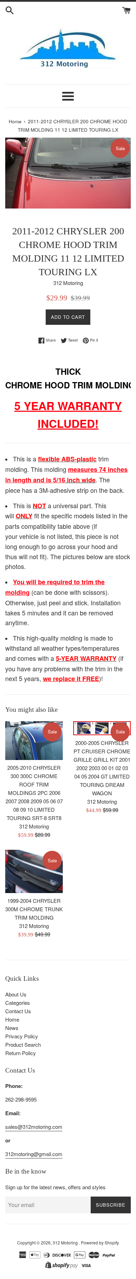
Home (12, 1019)
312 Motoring (66, 1242)
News (11, 1027)
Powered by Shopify (100, 1242)
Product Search (23, 1044)
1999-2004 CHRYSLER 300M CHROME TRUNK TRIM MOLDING (34, 909)
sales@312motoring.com (33, 1126)
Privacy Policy (21, 1036)
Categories (17, 1002)
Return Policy (20, 1053)
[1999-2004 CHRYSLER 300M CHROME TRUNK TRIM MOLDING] (34, 871)
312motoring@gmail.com (33, 1153)
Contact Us (18, 1011)
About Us (16, 994)
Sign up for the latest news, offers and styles (55, 1187)
